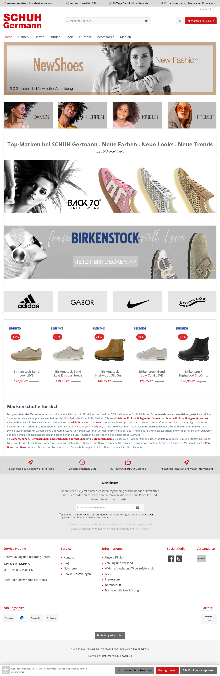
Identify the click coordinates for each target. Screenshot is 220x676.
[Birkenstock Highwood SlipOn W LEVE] (109, 344)
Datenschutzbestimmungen (87, 528)
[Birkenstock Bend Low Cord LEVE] (151, 344)
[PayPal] (21, 618)
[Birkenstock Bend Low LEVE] (26, 344)
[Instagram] (179, 558)
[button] (6, 670)
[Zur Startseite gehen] (22, 21)
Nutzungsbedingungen (122, 528)
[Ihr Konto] (180, 20)
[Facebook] (171, 558)
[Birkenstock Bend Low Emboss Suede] (68, 344)
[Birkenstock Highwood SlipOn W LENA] (193, 344)
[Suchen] (147, 20)
